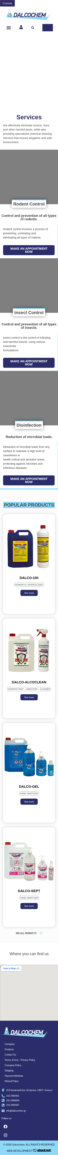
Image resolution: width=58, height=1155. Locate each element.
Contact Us (10, 1054)
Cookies (7, 3)
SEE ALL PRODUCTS (26, 933)
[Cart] (47, 27)
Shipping (9, 1070)
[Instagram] (5, 1135)
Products (9, 1049)
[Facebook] (5, 1126)
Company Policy (13, 1065)
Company (10, 1044)
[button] (8, 27)
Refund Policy (12, 1081)
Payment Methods (14, 1075)
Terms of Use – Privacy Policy (20, 1060)
